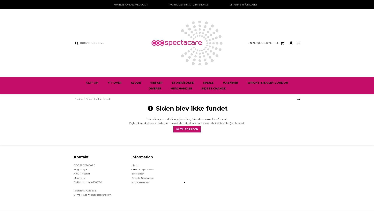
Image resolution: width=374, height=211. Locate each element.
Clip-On (92, 82)
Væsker (156, 82)
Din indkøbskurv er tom (263, 42)
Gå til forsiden (187, 129)
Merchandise (181, 88)
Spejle (208, 82)
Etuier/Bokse (183, 82)
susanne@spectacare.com (97, 194)
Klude (136, 82)
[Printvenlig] (298, 98)
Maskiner (230, 82)
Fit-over (115, 82)
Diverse (155, 88)
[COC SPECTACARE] (187, 43)
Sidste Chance (213, 88)
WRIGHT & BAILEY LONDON (267, 82)
